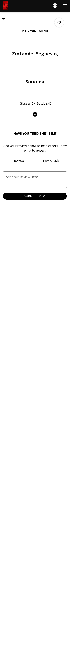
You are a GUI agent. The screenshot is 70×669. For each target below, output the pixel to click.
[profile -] (55, 5)
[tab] (19, 160)
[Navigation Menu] (64, 6)
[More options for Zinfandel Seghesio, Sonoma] (59, 22)
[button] (4, 18)
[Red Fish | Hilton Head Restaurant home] (20, 6)
